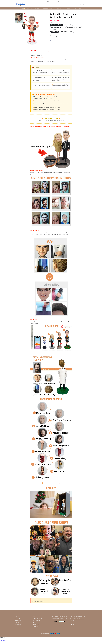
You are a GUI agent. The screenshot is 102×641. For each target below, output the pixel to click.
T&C (34, 622)
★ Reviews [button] (2, 637)
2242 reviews (3, 640)
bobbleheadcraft (46, 633)
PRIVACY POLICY (36, 620)
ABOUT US (17, 616)
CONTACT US (17, 618)
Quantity (51, 34)
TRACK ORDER (36, 624)
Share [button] (52, 40)
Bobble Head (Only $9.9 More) (67, 31)
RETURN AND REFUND (37, 618)
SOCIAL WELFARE (18, 622)
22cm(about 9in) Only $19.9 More (74, 27)
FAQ (34, 616)
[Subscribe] (84, 621)
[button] (80, 4)
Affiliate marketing (36, 626)
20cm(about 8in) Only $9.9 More (57, 27)
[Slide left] (17, 29)
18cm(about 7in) (68, 24)
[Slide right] (45, 29)
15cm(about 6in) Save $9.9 (56, 24)
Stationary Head (54, 31)
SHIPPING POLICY (18, 620)
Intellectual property (19, 624)
